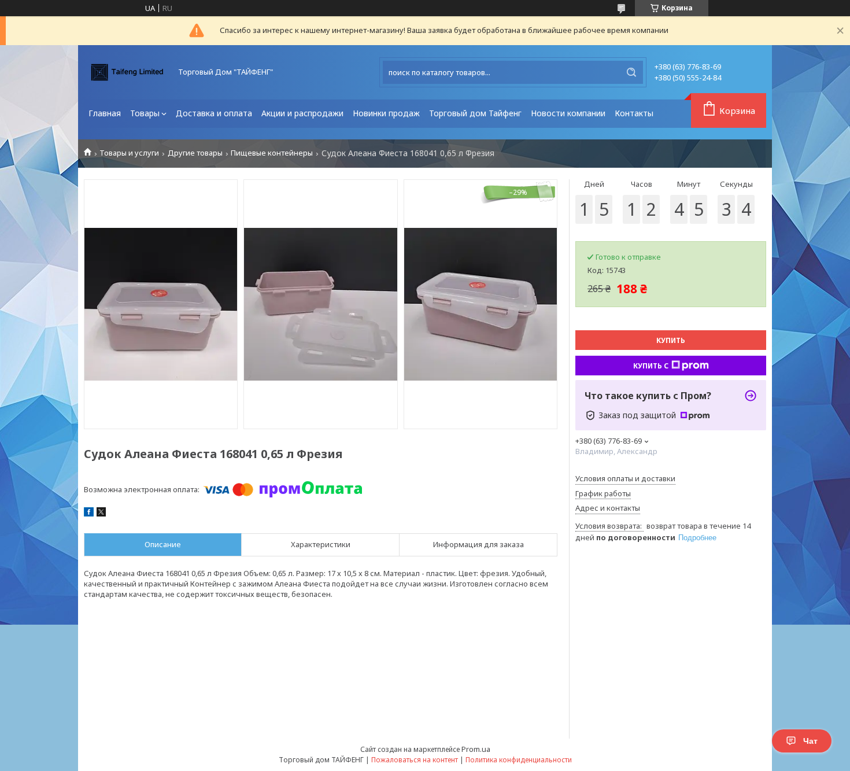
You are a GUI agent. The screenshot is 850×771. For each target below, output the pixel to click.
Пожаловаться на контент (414, 760)
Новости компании (568, 113)
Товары (145, 113)
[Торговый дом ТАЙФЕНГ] (127, 72)
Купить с (650, 366)
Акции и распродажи (302, 113)
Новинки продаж (386, 113)
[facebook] (89, 513)
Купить (670, 340)
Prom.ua (475, 749)
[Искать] (631, 72)
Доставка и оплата (214, 113)
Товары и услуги (129, 153)
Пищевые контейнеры (272, 153)
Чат (810, 741)
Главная (104, 113)
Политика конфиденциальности (518, 760)
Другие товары (195, 153)
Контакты (634, 113)
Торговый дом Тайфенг (475, 113)
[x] (101, 513)
